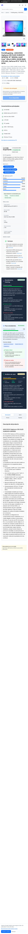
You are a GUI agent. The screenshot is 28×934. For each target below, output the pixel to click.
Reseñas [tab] (20, 417)
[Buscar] (25, 9)
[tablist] (14, 416)
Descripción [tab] (7, 414)
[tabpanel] (14, 481)
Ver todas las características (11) (9, 140)
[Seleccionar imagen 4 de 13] (18, 45)
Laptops (7, 12)
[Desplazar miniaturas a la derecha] (25, 45)
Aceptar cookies (6, 931)
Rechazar (13, 931)
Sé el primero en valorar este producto (10, 76)
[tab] (20, 415)
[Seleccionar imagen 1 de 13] (4, 45)
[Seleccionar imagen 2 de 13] (9, 45)
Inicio (2, 12)
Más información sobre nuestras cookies (9, 928)
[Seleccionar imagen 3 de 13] (13, 45)
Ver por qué (10, 247)
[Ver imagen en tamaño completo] (24, 38)
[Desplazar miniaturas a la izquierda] (2, 45)
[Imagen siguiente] (24, 28)
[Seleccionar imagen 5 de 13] (23, 45)
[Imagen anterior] (3, 28)
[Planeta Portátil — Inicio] (2, 5)
